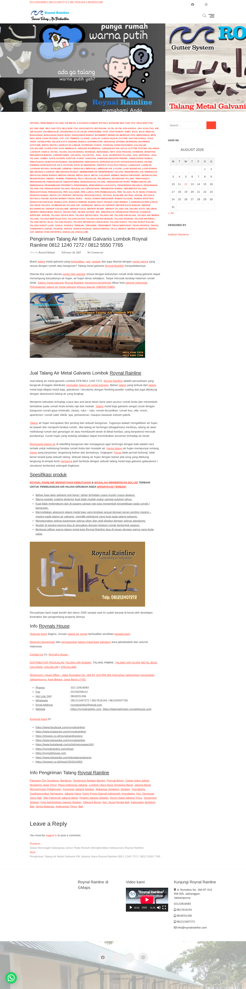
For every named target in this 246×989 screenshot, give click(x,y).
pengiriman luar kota (102, 185)
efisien (120, 141)
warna (122, 229)
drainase (109, 141)
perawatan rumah (112, 188)
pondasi (151, 192)
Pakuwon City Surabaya (44, 780)
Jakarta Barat (142, 784)
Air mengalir (51, 131)
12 (185, 184)
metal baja (83, 175)
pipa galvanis (71, 192)
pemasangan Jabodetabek (63, 182)
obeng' (50, 178)
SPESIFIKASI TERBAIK (111, 486)
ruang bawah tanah (62, 198)
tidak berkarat (121, 225)
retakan (78, 195)
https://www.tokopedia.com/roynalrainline (60, 740)
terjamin (90, 225)
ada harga (129, 128)
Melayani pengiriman (42, 642)
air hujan (36, 131)
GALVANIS (36, 666)
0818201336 (95, 2)
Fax (38, 691)
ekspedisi (131, 141)
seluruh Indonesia (136, 282)
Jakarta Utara (72, 793)
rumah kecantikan (41, 202)
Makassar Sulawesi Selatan (113, 789)
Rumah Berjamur (102, 198)
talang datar (76, 219)
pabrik (60, 178)
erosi (45, 145)
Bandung (65, 780)
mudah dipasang (130, 175)
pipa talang (124, 192)
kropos (101, 165)
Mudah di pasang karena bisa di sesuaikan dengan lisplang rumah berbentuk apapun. (88, 525)
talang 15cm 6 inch (62, 215)
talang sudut (118, 222)
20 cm (118, 128)
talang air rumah (78, 633)
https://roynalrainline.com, (86, 709)
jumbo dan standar (74, 274)
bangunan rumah (83, 135)
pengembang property (59, 185)
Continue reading (164, 86)
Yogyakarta (138, 789)
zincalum (68, 232)
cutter (123, 138)
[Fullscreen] (164, 907)
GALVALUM (51, 666)
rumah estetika (144, 198)
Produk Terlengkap (168, 67)
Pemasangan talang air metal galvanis (53, 286)
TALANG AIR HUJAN (127, 662)
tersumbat (104, 225)
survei (46, 215)
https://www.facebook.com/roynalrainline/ (60, 727)
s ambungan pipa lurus (143, 202)
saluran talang (40, 205)
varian (68, 229)
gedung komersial (89, 148)
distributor (94, 141)
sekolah (99, 205)
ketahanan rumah (132, 162)
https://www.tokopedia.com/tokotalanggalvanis (63, 757)
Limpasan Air (104, 168)
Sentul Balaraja (45, 806)
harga (45, 152)
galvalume (36, 148)
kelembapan (76, 162)
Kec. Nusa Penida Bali (115, 802)
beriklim (113, 135)
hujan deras (76, 152)
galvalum (140, 145)
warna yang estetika (48, 232)
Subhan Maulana (178, 234)
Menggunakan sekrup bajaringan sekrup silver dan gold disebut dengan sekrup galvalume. (91, 520)
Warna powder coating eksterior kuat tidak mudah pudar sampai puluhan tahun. (84, 499)
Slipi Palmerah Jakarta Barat (60, 797)
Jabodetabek (61, 155)
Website (40, 709)
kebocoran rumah (140, 158)
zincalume (81, 232)
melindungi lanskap (42, 172)
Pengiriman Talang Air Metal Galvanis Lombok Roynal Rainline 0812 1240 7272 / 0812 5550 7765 (97, 123)
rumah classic (124, 198)
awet (127, 131)
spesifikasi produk (127, 212)
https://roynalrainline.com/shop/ (55, 748)
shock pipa (69, 212)
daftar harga (137, 138)
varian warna (101, 229)
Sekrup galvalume (57, 209)
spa (98, 212)
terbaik (79, 225)
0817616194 (77, 2)
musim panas (37, 178)
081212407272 (58, 2)
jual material (141, 155)
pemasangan (37, 182)
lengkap (78, 168)
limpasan (89, 168)
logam (117, 168)
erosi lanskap (58, 145)
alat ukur (80, 131)
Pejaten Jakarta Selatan (93, 797)
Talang (100, 406)
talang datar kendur (99, 219)
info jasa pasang (120, 152)
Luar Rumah (149, 168)
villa (114, 229)
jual (98, 155)
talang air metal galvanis (94, 385)
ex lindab (74, 145)
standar (145, 212)
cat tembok (72, 138)
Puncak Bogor (115, 780)
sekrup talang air (116, 209)
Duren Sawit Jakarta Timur (126, 797)
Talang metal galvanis (51, 282)
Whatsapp (42, 700)
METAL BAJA (149, 662)
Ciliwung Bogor (92, 802)
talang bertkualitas (53, 219)
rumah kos (61, 202)
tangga (68, 225)
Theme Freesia (140, 973)
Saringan (87, 205)
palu (81, 178)
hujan (63, 152)
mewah (115, 175)
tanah (58, 225)
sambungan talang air (65, 205)
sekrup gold (78, 209)
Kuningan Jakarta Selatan (78, 789)
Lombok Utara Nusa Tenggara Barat (111, 784)
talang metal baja (88, 642)
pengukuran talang (57, 188)
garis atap (50, 148)
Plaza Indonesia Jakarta (72, 784)
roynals (149, 195)
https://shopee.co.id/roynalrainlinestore (59, 735)
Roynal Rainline (114, 265)
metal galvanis (100, 175)
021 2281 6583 (37, 128)
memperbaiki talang (110, 172)
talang (41, 261)
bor (38, 138)
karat (80, 158)
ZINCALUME (68, 666)
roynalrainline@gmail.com (86, 704)
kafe (52, 158)
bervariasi (143, 135)
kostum (68, 165)
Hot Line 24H (44, 696)
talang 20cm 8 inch (87, 215)
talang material (144, 219)
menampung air (134, 172)
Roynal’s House (59, 654)
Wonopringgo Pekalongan (45, 789)
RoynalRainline (106, 973)
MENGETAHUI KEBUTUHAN (73, 482)
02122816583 (38, 2)
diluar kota (59, 141)
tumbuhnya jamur (41, 229)
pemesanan (36, 185)
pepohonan (92, 188)
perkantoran (38, 192)
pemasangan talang (93, 182)
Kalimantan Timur (66, 806)
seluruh (151, 209)
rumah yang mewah (116, 202)
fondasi (108, 145)
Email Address (44, 704)
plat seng (139, 192)
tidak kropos (140, 225)
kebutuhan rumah (56, 162)
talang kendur (123, 219)
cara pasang (50, 138)
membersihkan (88, 172)
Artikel (34, 123)
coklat (95, 138)
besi (153, 135)
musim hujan (149, 175)
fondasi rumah (123, 145)
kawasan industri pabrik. (112, 158)
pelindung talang (123, 178)
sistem (90, 212)
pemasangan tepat (118, 182)
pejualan (90, 178)
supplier (35, 215)
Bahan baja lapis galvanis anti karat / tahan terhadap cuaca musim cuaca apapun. (85, 495)
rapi (88, 261)
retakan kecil (93, 195)
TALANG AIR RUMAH (78, 662)
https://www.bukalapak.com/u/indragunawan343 (65, 744)
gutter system (137, 148)
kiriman (34, 165)
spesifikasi (107, 212)
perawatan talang (135, 188)
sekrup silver (95, 209)
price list (55, 195)
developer (44, 141)
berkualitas (127, 135)
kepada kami (122, 633)
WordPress (127, 978)
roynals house (39, 198)
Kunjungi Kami (38, 719)
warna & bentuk (137, 229)
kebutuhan (37, 162)
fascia (98, 145)
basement (101, 135)
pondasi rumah (39, 195)
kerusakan (92, 162)
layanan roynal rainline (45, 168)
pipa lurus (87, 192)
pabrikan (71, 178)
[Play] (131, 907)
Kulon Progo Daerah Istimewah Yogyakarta (108, 793)
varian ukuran (82, 229)
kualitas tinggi (117, 165)
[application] (147, 900)
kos (59, 165)
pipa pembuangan (105, 192)
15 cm (111, 128)
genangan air (110, 148)
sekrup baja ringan (128, 205)
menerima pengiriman (98, 282)
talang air (106, 215)
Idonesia (90, 152)
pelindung (104, 178)
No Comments (95, 252)
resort (66, 195)
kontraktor (48, 165)
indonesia (103, 152)
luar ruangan (132, 168)
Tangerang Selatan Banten (89, 780)
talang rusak (63, 222)
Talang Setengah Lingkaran (91, 222)
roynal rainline (113, 195)
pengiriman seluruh (129, 185)
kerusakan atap (110, 162)
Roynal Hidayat (46, 252)
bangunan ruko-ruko (57, 135)
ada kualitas (145, 128)
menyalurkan (66, 175)
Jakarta (76, 155)
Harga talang (114, 448)
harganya (66, 461)
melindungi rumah (67, 172)
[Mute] (159, 907)
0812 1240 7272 (53, 128)
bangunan (36, 135)
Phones (40, 687)
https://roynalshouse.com (51, 753)
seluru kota (137, 209)
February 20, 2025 (71, 252)
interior (137, 152)
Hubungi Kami (38, 633)
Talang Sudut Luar (42, 225)
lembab (66, 168)
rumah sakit (95, 202)
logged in (51, 835)
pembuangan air (141, 182)
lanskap (146, 165)
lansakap (134, 165)
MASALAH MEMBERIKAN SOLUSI (116, 482)
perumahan (55, 192)
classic (85, 138)
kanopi (60, 158)
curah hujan (109, 138)
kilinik (148, 162)
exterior (87, 145)
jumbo (44, 158)
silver (81, 212)
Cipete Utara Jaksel (137, 780)
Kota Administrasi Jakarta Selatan (61, 802)
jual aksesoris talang (117, 155)
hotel (54, 152)
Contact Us (36, 654)
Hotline (198, 86)
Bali (80, 806)
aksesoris (66, 131)
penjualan (77, 188)
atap (105, 131)
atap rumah (116, 131)
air (157, 128)
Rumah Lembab (78, 202)
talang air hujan (125, 215)
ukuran (57, 229)
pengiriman (81, 185)
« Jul (171, 212)
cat (62, 138)
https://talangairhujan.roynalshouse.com (127, 709)
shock (58, 212)
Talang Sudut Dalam (141, 222)
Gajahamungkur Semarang (46, 793)
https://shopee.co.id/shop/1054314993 (59, 761)
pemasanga (142, 178)
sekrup (110, 205)
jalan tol (88, 155)
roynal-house (133, 195)
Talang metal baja (41, 222)
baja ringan (146, 131)
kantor (71, 158)
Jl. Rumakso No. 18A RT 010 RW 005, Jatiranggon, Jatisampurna (193, 893)
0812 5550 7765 (70, 128)
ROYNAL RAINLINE (42, 482)
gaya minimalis (67, 148)
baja (135, 131)
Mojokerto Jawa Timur (43, 784)
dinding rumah (77, 141)
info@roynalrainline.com (192, 927)
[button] (11, 978)
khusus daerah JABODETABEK (96, 286)
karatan (90, 158)
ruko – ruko (83, 198)
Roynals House (54, 626)
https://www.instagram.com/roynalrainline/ (61, 731)
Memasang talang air (43, 444)
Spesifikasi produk (48, 474)
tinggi (154, 225)
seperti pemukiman (41, 212)
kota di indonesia (85, 165)
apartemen (94, 131)
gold (124, 148)
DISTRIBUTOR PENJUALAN (47, 662)
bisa (32, 138)
